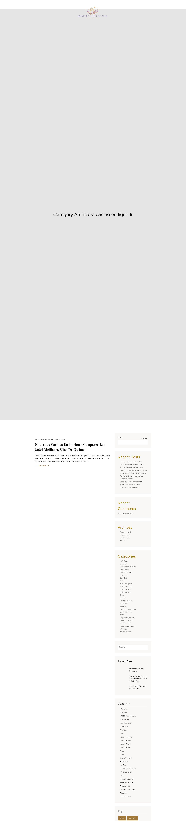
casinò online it (125, 592)
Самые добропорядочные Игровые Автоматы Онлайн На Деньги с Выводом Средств (133, 476)
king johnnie (124, 603)
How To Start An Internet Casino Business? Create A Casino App (138, 678)
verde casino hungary (127, 626)
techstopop (43, 440)
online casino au (125, 612)
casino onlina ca (125, 586)
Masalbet (123, 606)
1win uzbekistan (126, 572)
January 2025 (124, 535)
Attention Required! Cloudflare (131, 462)
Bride (122, 818)
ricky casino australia (127, 618)
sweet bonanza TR (127, 620)
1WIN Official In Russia (128, 567)
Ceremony (132, 818)
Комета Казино (125, 632)
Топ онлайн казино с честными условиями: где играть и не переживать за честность (131, 485)
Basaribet (123, 578)
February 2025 (125, 532)
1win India (123, 564)
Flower (122, 598)
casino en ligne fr (126, 584)
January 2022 (124, 538)
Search (120, 437)
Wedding (123, 629)
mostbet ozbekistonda (128, 609)
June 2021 (123, 541)
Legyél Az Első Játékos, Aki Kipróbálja (133, 470)
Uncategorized (125, 623)
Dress (122, 595)
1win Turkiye (124, 569)
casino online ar (125, 589)
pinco (122, 615)
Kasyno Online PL (126, 601)
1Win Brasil (124, 561)
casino (122, 581)
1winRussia (124, 575)
